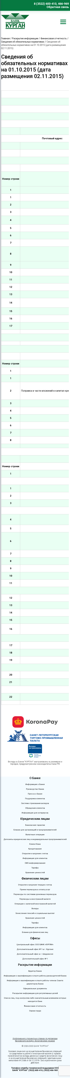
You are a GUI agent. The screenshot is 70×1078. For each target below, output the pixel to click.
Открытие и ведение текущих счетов (35, 885)
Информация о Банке (35, 784)
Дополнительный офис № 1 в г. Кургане (35, 949)
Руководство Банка (35, 789)
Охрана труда (35, 1011)
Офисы (35, 938)
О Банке (35, 778)
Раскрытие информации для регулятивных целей (35, 993)
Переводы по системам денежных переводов (35, 894)
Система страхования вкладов (35, 803)
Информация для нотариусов (35, 813)
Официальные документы (35, 989)
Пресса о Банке (35, 794)
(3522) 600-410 (35, 1070)
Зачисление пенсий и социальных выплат (35, 913)
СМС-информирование (35, 863)
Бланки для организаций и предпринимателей (35, 830)
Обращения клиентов (35, 808)
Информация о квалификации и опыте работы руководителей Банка (35, 976)
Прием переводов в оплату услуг (35, 890)
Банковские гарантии (35, 825)
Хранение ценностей (35, 872)
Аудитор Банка (35, 971)
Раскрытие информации (35, 964)
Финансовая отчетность (35, 1006)
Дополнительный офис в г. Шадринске (35, 954)
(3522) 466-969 (50, 1070)
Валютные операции (35, 835)
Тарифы (35, 868)
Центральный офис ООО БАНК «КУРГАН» (35, 944)
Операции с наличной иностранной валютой (35, 904)
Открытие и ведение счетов (35, 854)
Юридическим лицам (35, 818)
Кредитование (35, 849)
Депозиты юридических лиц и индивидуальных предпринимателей (35, 839)
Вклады (35, 908)
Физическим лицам (35, 878)
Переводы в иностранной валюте (35, 899)
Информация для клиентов (35, 858)
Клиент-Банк (35, 844)
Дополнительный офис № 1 (35, 959)
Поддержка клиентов (35, 799)
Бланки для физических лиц (35, 932)
